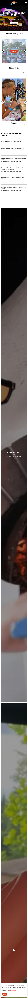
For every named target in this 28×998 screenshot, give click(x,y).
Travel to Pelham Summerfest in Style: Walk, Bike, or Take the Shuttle (13, 168)
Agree (4, 994)
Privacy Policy (12, 990)
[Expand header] (26, 3)
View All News (4, 196)
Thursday (14, 51)
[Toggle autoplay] (24, 124)
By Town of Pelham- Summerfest (8, 151)
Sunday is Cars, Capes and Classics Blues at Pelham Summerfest (12, 178)
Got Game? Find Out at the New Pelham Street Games (13, 187)
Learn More (14, 23)
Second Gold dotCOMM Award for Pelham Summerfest (12, 149)
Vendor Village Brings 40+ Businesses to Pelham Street (13, 158)
